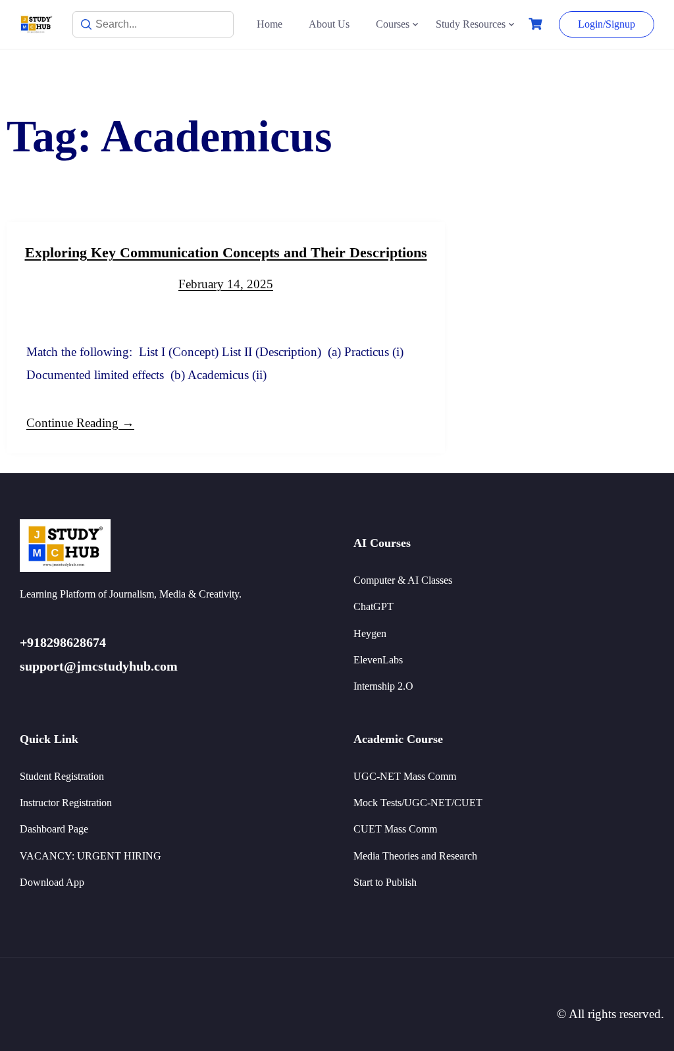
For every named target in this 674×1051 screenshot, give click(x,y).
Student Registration (62, 776)
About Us (329, 24)
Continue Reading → (80, 423)
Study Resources (471, 24)
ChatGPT (373, 606)
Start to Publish (385, 882)
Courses (392, 24)
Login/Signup (606, 24)
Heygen (369, 633)
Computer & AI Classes (402, 580)
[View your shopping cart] (537, 24)
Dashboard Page (54, 828)
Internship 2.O (383, 686)
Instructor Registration (66, 802)
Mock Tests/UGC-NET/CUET (417, 802)
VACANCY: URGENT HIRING (90, 855)
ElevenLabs (378, 659)
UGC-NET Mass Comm (404, 776)
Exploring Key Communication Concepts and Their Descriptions (226, 252)
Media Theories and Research (415, 855)
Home (269, 24)
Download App (52, 882)
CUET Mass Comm (395, 828)
